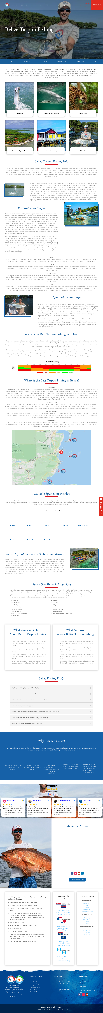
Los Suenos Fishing (63, 910)
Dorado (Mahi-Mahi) (87, 911)
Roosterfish (87, 918)
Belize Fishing (33, 986)
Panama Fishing (34, 984)
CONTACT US (97, 5)
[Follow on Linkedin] (82, 873)
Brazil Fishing (33, 989)
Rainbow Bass (87, 930)
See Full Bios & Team (77, 880)
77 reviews (54, 791)
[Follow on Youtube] (79, 873)
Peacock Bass (87, 934)
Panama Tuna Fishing (63, 928)
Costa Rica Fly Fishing (63, 914)
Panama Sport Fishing (63, 926)
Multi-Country (33, 991)
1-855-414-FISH (85, 4)
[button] (102, 807)
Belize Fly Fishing (63, 942)
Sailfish (87, 908)
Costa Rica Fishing (35, 982)
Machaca (87, 932)
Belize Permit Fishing (63, 943)
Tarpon (87, 922)
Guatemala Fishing (35, 988)
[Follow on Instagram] (75, 873)
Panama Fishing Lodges (63, 930)
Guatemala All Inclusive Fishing (63, 958)
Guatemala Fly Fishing (63, 961)
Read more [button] (6, 814)
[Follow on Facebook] (72, 873)
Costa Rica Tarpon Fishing (63, 912)
